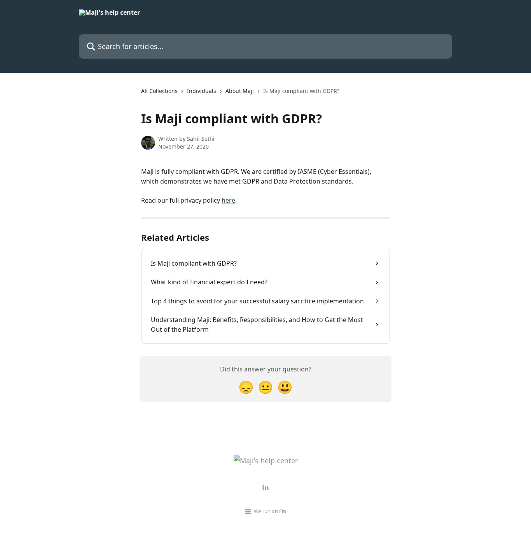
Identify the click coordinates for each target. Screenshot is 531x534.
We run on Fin (270, 511)
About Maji (239, 91)
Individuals (201, 91)
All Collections (159, 91)
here (228, 200)
